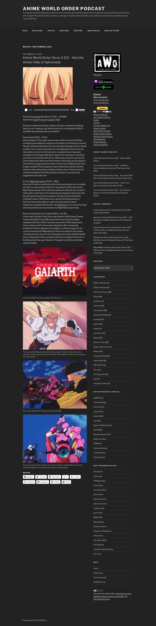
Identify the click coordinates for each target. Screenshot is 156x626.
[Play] (26, 110)
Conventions (98, 310)
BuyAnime (62, 205)
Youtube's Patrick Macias (103, 549)
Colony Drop (98, 485)
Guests (96, 324)
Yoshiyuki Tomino (100, 383)
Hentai (96, 328)
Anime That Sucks (100, 292)
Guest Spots (64, 30)
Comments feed (99, 577)
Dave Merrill (98, 494)
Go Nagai (97, 319)
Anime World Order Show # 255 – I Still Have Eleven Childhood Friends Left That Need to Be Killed (111, 168)
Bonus (95, 296)
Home (25, 30)
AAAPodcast (98, 398)
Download (36, 117)
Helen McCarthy (99, 499)
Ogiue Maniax (98, 522)
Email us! (97, 94)
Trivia (95, 370)
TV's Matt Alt (98, 545)
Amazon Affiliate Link (101, 125)
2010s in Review (99, 287)
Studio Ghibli (98, 361)
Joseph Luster (98, 508)
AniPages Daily (99, 481)
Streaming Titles (99, 356)
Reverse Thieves (100, 526)
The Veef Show (99, 457)
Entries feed (98, 573)
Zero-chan (97, 554)
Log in (95, 568)
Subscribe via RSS (111, 30)
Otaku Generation (100, 448)
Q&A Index (78, 30)
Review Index (37, 30)
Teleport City (98, 536)
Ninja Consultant (99, 439)
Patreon (96, 123)
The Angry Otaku (100, 540)
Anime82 (97, 421)
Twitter (96, 120)
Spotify (51, 120)
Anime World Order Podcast (64, 8)
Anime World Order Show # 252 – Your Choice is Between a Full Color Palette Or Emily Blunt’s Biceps (112, 193)
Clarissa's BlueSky (100, 145)
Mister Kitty (97, 517)
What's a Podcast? (100, 115)
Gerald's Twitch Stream (102, 134)
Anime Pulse (98, 411)
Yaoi (95, 379)
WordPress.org (99, 582)
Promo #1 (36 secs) (101, 100)
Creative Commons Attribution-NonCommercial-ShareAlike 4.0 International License (112, 596)
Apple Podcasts (93, 30)
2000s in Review (100, 283)
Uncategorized (99, 374)
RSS (58, 120)
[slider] (82, 109)
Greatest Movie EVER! (102, 434)
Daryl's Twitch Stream (101, 131)
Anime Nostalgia (99, 402)
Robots (96, 351)
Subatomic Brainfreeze (102, 531)
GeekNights (98, 430)
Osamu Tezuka (99, 342)
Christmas (97, 301)
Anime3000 (98, 416)
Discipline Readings (100, 315)
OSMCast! (97, 443)
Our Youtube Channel (101, 117)
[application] (55, 109)
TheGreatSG (98, 210)
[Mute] (77, 110)
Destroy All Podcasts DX (102, 425)
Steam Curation (99, 128)
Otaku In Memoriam (101, 347)
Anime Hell (97, 476)
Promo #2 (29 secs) (101, 103)
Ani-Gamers (98, 472)
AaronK (96, 217)
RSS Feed (97, 75)
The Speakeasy (99, 453)
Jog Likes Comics (100, 504)
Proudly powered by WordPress (34, 620)
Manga (96, 338)
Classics (96, 306)
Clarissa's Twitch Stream (103, 136)
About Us (51, 30)
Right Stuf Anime (37, 181)
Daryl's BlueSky (99, 139)
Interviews (97, 333)
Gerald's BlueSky (100, 142)
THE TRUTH (98, 365)
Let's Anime (98, 513)
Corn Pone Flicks (100, 490)
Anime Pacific (99, 407)
